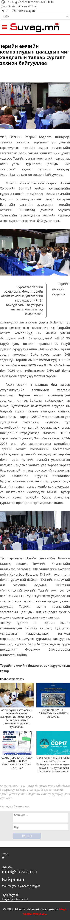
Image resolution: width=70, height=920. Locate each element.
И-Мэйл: (7, 867)
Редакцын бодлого (15, 899)
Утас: (5, 854)
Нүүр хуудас (10, 895)
